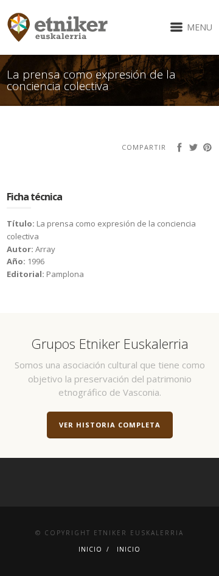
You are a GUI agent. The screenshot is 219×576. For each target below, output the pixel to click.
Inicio (90, 549)
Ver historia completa (110, 424)
